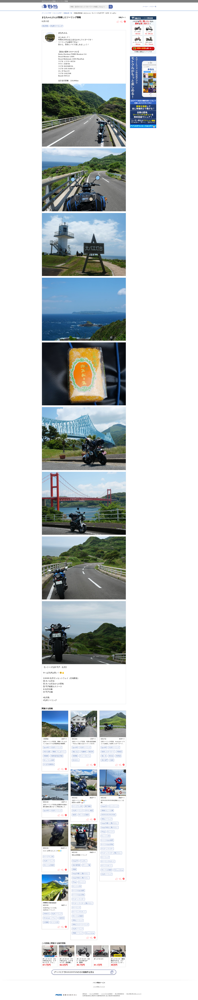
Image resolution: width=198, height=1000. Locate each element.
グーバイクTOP (46, 13)
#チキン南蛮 (89, 810)
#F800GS (46, 914)
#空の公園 (47, 751)
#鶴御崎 (46, 756)
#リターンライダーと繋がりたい (111, 853)
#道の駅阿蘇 (76, 865)
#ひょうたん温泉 (49, 760)
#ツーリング (105, 857)
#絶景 (74, 815)
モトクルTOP (57, 13)
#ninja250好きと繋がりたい (109, 827)
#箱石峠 (90, 751)
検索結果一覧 (68, 13)
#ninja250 (104, 806)
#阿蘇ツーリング (78, 933)
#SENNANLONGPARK (108, 815)
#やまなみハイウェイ (50, 918)
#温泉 (111, 760)
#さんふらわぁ (118, 870)
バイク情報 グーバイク (99, 986)
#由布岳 (61, 918)
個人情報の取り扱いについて (133, 993)
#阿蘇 (74, 869)
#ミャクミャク (113, 806)
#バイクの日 (54, 922)
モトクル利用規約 (94, 993)
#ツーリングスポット (107, 861)
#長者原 (119, 751)
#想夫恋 (111, 756)
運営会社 (84, 993)
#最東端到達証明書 (57, 756)
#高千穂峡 (88, 806)
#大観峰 (46, 922)
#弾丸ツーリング (106, 819)
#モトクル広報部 (83, 815)
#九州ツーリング (56, 26)
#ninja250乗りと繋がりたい (109, 823)
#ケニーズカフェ (85, 756)
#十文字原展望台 (49, 764)
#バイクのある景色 (107, 844)
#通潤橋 (75, 756)
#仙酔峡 (83, 751)
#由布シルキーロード (107, 751)
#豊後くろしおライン (58, 751)
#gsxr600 (46, 747)
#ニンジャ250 (105, 836)
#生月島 (45, 26)
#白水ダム (76, 760)
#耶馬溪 (118, 756)
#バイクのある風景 (107, 840)
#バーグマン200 (77, 806)
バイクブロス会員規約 (107, 993)
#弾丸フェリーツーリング (80, 924)
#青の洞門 (104, 760)
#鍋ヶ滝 (103, 756)
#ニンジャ (110, 832)
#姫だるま (76, 751)
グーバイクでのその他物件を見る (74, 972)
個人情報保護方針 (119, 993)
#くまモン (83, 861)
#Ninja (103, 832)
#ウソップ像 (86, 865)
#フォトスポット (106, 865)
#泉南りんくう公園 (107, 810)
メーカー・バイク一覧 (149, 6)
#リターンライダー (107, 849)
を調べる (142, 48)
